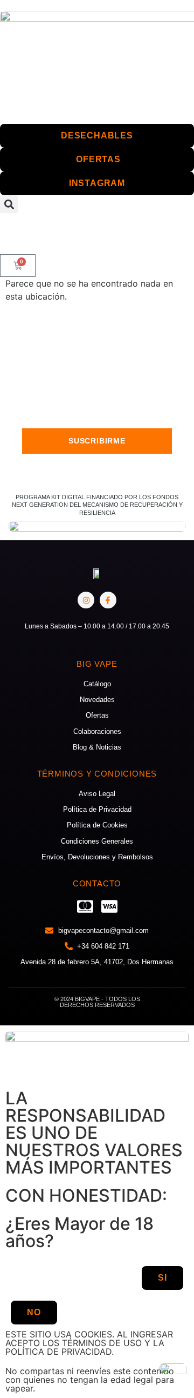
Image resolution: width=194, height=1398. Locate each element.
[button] (9, 204)
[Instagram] (86, 600)
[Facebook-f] (108, 600)
